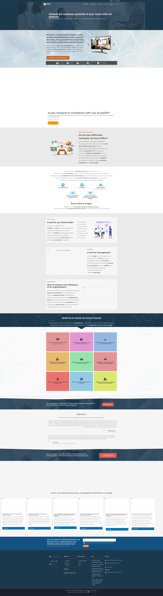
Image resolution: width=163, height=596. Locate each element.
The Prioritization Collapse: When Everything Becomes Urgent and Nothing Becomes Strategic (65, 515)
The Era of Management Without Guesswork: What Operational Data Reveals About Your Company (117, 515)
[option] (81, 16)
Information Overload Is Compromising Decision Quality (12, 514)
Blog (106, 4)
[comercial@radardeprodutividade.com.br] (105, 560)
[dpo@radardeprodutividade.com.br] (105, 563)
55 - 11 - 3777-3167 (115, 1)
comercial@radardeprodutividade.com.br (114, 560)
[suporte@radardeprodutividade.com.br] (105, 572)
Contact (111, 4)
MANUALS (66, 569)
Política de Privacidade (84, 593)
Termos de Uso (77, 593)
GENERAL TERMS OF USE (69, 572)
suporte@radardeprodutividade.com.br (114, 572)
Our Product (86, 4)
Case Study (100, 4)
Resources (93, 4)
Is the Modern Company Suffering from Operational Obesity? (37, 514)
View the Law (53, 123)
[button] (79, 29)
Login (80, 562)
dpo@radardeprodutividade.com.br (113, 562)
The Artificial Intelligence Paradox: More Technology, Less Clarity (89, 514)
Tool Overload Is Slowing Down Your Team (142, 514)
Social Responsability (83, 560)
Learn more (6, 528)
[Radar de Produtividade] (47, 4)
